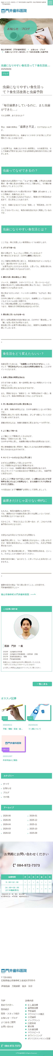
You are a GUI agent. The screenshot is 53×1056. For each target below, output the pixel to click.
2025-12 (33, 820)
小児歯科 (32, 1017)
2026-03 (7, 829)
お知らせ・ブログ (38, 50)
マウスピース (34, 1032)
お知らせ (7, 788)
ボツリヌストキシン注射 (39, 1038)
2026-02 (7, 833)
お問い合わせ (7, 1026)
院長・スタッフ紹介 (10, 1013)
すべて (6, 784)
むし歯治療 (33, 1005)
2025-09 (33, 833)
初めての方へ (7, 1005)
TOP (3, 1001)
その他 (6, 797)
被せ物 (31, 1026)
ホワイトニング (35, 1035)
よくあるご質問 (8, 1022)
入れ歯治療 (33, 1029)
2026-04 (7, 824)
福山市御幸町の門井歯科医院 (15, 594)
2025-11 (33, 824)
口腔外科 (32, 1023)
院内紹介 (5, 1009)
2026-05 (7, 820)
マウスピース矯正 (36, 1014)
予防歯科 (32, 1011)
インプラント (34, 1020)
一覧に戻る (42, 684)
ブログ (6, 792)
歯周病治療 (33, 1008)
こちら (18, 668)
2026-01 (33, 816)
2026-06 (7, 816)
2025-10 (33, 829)
